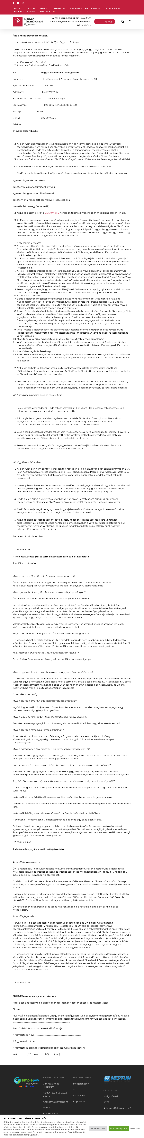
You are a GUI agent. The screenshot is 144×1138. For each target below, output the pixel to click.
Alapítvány (79, 1095)
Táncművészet (51, 1113)
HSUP (46, 1107)
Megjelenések (81, 1083)
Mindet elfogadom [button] (118, 1128)
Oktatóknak (110, 1090)
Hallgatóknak (111, 1096)
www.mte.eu (52, 212)
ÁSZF (106, 1102)
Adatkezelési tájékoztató (117, 1108)
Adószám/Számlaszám (55, 1101)
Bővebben (135, 1128)
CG (74, 1089)
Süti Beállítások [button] (98, 1128)
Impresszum (80, 1101)
